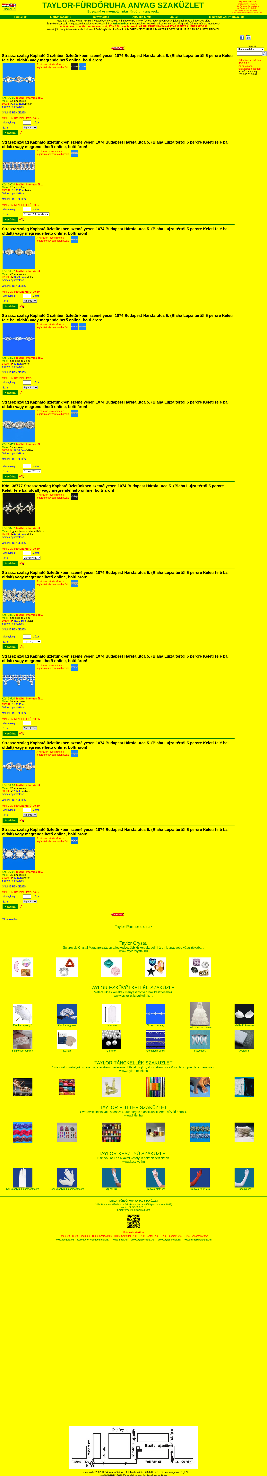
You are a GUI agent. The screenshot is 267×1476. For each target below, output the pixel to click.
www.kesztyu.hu (65, 1239)
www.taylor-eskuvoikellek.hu (93, 1239)
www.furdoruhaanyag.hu (198, 1239)
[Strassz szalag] (19, 94)
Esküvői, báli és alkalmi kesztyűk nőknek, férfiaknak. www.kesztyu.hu (133, 1157)
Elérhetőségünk (60, 16)
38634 (11, 357)
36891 (11, 871)
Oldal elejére (10, 919)
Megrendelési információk (226, 16)
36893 (11, 785)
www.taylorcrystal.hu (142, 1239)
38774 (11, 444)
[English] (12, 6)
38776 (11, 614)
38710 (11, 698)
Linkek (173, 16)
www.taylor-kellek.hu (169, 1239)
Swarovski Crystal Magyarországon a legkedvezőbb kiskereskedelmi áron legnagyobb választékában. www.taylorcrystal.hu (133, 947)
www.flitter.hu (120, 1239)
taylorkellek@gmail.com (137, 1210)
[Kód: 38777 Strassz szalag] (19, 525)
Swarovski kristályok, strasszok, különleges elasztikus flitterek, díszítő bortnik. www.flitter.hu (133, 1111)
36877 (11, 271)
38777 (11, 528)
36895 (11, 97)
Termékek (20, 16)
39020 (11, 184)
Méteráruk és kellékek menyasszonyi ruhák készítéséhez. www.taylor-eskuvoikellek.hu (133, 992)
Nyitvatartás (101, 16)
